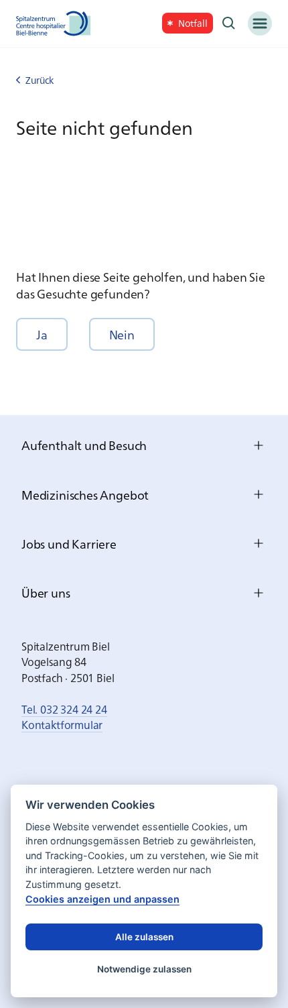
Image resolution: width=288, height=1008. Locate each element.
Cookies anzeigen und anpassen (102, 899)
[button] (42, 334)
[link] (187, 23)
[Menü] (260, 23)
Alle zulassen (144, 937)
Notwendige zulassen (144, 969)
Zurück (39, 80)
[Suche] (229, 23)
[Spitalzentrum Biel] (53, 23)
